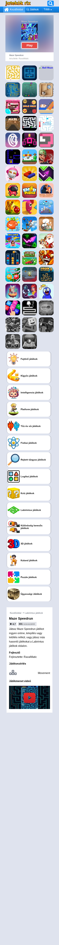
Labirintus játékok (34, 613)
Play (30, 45)
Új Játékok (32, 9)
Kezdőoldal (16, 9)
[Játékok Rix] (18, 3)
